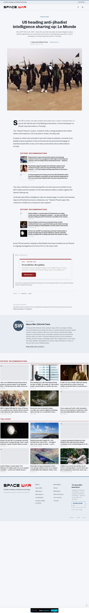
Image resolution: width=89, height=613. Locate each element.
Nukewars (38, 491)
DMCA (84, 517)
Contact (56, 501)
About (56, 488)
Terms (78, 517)
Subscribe (81, 2)
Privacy (71, 517)
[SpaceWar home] (15, 7)
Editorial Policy (58, 494)
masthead (29, 309)
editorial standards (18, 309)
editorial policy (44, 343)
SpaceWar (39, 488)
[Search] (78, 7)
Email (29, 293)
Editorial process (54, 42)
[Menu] (82, 7)
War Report (39, 494)
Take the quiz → (29, 274)
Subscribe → (78, 504)
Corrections (58, 497)
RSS (81, 509)
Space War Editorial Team (40, 42)
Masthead (57, 491)
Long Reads (39, 497)
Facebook (24, 293)
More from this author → (35, 346)
